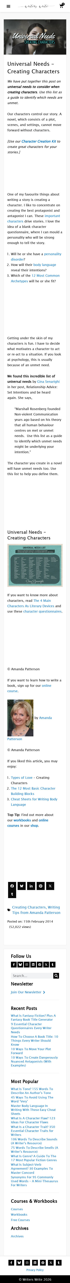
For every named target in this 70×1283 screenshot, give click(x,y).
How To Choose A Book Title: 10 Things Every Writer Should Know (34, 1040)
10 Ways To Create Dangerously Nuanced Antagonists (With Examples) (34, 1061)
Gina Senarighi (48, 381)
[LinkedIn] (31, 886)
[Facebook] (12, 886)
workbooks (22, 820)
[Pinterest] (40, 886)
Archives (17, 1236)
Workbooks (19, 1214)
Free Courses (20, 1220)
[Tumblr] (12, 894)
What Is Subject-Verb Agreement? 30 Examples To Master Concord (32, 1168)
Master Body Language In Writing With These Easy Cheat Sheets (33, 1110)
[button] (8, 6)
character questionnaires (42, 611)
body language (44, 265)
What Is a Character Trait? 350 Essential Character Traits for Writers (33, 1131)
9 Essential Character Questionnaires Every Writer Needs (31, 1028)
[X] (50, 886)
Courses (17, 1209)
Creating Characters (29, 907)
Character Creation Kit (38, 141)
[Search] (56, 976)
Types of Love (21, 778)
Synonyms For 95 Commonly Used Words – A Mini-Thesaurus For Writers (34, 1181)
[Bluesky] (21, 886)
